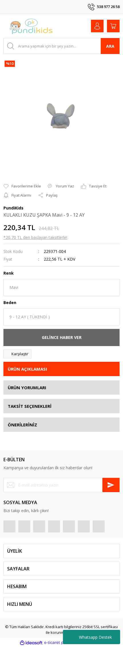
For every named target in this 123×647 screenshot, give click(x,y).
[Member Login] (97, 26)
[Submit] (111, 485)
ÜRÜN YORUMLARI (27, 387)
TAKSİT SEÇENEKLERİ (29, 406)
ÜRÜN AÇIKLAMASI (27, 369)
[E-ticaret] (61, 643)
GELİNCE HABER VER (62, 337)
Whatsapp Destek (95, 637)
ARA (110, 46)
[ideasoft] (31, 643)
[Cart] (113, 26)
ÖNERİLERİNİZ (22, 425)
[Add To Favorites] (22, 186)
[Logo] (31, 26)
